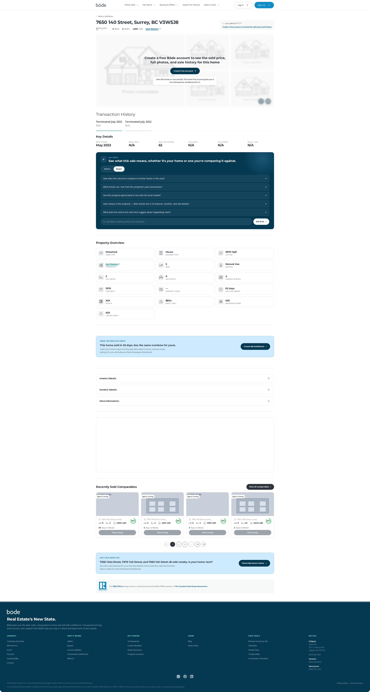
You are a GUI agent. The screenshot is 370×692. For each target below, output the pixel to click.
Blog (190, 641)
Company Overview (15, 641)
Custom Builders (74, 650)
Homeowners (133, 641)
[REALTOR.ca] (103, 586)
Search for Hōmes (191, 5)
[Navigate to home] (101, 5)
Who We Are (12, 645)
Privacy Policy (342, 683)
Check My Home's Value (253, 563)
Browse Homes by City (258, 641)
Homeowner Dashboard (77, 654)
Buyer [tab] (119, 169)
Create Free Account (183, 71)
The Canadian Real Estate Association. (191, 586)
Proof (9, 650)
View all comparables (259, 486)
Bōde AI (70, 658)
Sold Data (252, 645)
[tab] (109, 124)
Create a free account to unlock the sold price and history (247, 27)
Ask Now (260, 221)
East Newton (152, 28)
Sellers (70, 641)
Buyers (70, 645)
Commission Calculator (258, 658)
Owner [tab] (107, 169)
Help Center (193, 645)
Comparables (254, 654)
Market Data (253, 650)
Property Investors (136, 654)
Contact (10, 662)
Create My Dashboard (254, 346)
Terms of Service (356, 683)
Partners (10, 654)
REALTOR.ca (118, 586)
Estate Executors (135, 650)
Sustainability (12, 658)
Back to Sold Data (105, 16)
